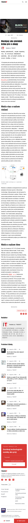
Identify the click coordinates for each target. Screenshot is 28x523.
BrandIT (3, 494)
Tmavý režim (4, 484)
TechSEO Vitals (17, 516)
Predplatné (3, 496)
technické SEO (5, 516)
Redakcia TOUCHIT (11, 48)
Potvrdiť (14, 464)
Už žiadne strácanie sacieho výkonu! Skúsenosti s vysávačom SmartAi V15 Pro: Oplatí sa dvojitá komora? (16, 365)
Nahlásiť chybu (21, 310)
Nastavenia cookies (20, 503)
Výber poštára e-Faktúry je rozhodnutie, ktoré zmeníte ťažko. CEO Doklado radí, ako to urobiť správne (16, 417)
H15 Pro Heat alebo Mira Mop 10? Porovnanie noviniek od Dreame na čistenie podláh (15, 392)
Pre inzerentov (4, 491)
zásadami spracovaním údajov (17, 460)
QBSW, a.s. (12, 274)
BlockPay (4, 80)
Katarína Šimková (12, 433)
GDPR (16, 501)
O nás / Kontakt (5, 489)
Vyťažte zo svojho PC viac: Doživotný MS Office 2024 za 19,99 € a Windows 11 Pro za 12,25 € (17, 379)
